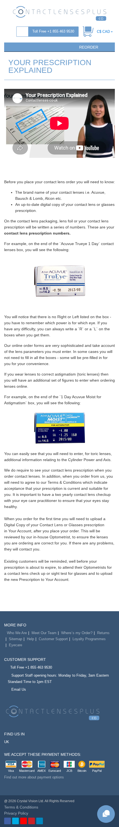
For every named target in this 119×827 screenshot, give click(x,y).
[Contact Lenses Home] (59, 13)
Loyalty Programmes (89, 639)
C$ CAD (103, 32)
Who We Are (17, 633)
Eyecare (15, 645)
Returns (103, 633)
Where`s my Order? (76, 633)
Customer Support (53, 639)
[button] (11, 47)
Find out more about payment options (34, 777)
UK (6, 742)
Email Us (18, 689)
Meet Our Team (44, 633)
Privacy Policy (16, 813)
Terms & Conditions (21, 807)
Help (30, 639)
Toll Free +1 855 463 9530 (53, 31)
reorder (88, 47)
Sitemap (15, 639)
